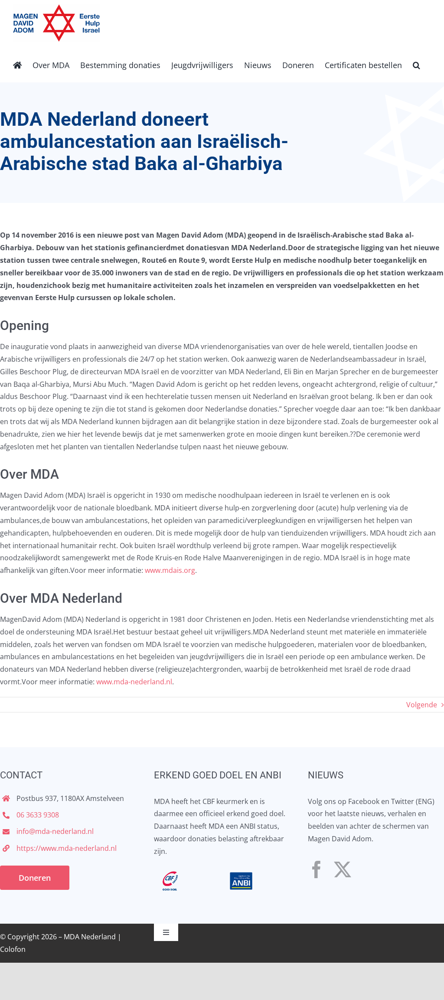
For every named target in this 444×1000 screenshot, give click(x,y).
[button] (416, 64)
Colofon (13, 949)
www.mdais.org (170, 570)
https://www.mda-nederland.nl (66, 848)
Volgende (421, 704)
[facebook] (316, 869)
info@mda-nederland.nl (55, 831)
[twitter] (342, 869)
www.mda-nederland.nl (134, 681)
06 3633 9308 (37, 815)
